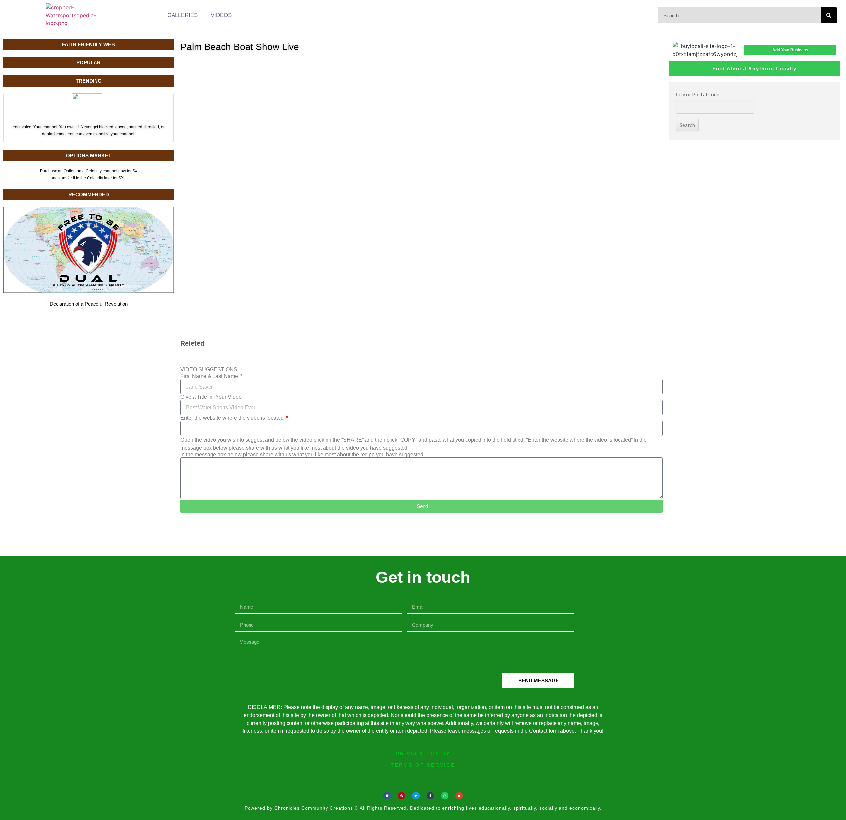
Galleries (182, 15)
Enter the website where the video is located (232, 418)
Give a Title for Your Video (211, 397)
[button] (387, 796)
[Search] (829, 15)
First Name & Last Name (209, 376)
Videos (221, 15)
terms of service (423, 765)
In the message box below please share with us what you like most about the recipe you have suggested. (302, 454)
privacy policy (423, 753)
